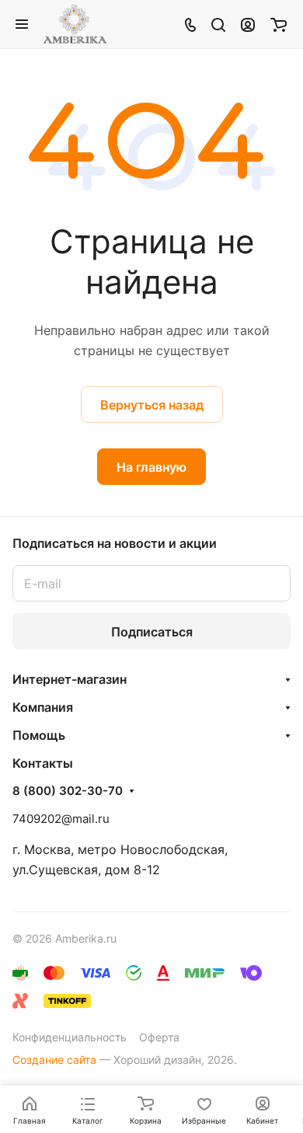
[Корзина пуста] (278, 24)
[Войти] (248, 24)
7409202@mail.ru (61, 818)
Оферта (159, 1037)
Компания (42, 707)
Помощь (38, 735)
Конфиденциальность (69, 1037)
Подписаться (152, 632)
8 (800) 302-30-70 (67, 791)
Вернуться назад (152, 405)
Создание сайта (54, 1059)
